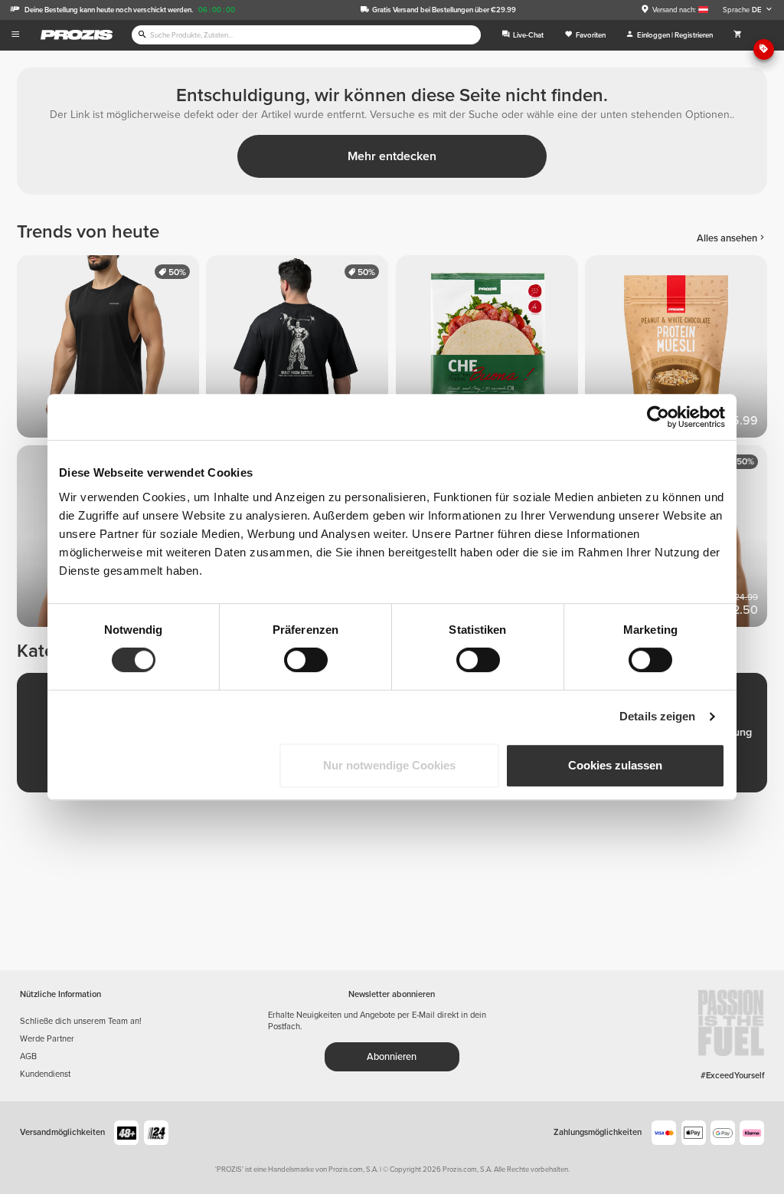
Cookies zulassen (615, 765)
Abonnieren (391, 1057)
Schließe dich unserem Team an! (81, 1021)
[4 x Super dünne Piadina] (490, 349)
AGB (28, 1056)
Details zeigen (657, 716)
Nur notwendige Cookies (389, 765)
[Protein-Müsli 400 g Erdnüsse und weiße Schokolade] (679, 349)
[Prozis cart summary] (738, 35)
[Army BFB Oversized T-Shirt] (300, 349)
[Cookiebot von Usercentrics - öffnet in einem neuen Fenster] (658, 416)
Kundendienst (45, 1074)
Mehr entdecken (392, 156)
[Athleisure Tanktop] (111, 349)
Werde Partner (47, 1039)
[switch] (306, 660)
